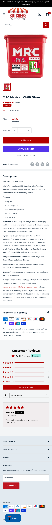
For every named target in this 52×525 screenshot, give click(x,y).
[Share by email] (47, 164)
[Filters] (5, 395)
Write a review (26, 387)
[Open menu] (4, 14)
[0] (47, 14)
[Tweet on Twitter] (42, 164)
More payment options (26, 155)
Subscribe (11, 485)
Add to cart (26, 140)
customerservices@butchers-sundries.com (21, 287)
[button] (8, 103)
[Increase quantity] (28, 130)
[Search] (46, 25)
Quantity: (6, 130)
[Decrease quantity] (14, 130)
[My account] (39, 14)
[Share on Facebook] (32, 164)
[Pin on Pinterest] (37, 164)
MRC (4, 110)
